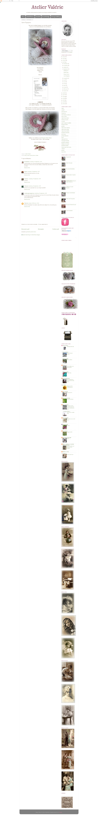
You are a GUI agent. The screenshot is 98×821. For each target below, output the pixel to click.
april (65, 85)
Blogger (60, 812)
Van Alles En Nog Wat (67, 437)
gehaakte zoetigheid (65, 142)
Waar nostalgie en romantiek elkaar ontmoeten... (68, 445)
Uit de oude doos (70, 454)
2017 (64, 94)
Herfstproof (66, 70)
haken (37, 155)
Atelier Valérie (47, 7)
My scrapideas (65, 417)
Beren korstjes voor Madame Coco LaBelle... (70, 447)
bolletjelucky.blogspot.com (29, 193)
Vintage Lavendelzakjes (70, 192)
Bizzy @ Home (65, 352)
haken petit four (64, 139)
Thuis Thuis (65, 431)
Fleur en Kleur (69, 359)
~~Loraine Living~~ (66, 411)
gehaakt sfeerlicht (64, 135)
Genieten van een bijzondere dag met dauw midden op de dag (70, 407)
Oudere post (55, 229)
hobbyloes (26, 186)
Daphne (25, 171)
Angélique (26, 178)
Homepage (41, 229)
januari (65, 90)
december (66, 63)
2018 (64, 93)
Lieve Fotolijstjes (69, 210)
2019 (64, 62)
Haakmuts (65, 365)
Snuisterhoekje (45, 17)
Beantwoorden (27, 167)
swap (62, 137)
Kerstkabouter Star (70, 346)
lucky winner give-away (66, 147)
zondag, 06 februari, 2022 (34, 203)
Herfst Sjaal (66, 72)
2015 (64, 98)
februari (65, 89)
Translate (70, 52)
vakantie (63, 148)
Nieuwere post (25, 229)
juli (64, 80)
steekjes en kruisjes (65, 143)
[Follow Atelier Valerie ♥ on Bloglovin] (66, 231)
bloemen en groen (64, 119)
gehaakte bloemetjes (65, 132)
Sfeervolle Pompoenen (70, 198)
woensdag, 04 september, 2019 (36, 161)
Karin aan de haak (66, 398)
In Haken (64, 385)
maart (65, 87)
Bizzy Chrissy (65, 358)
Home (23, 17)
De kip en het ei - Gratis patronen (70, 387)
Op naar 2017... (69, 392)
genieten (63, 126)
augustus (66, 78)
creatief (62, 110)
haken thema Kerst (65, 118)
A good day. (69, 372)
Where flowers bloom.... (70, 354)
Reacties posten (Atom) (31, 231)
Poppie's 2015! (69, 432)
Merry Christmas (70, 399)
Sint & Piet (63, 152)
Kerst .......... (69, 438)
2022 (64, 56)
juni (65, 81)
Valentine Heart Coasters (71, 174)
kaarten (62, 150)
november (66, 65)
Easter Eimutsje (69, 163)
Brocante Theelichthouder (71, 204)
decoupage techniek (65, 140)
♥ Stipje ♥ (65, 453)
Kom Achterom (65, 404)
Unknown (26, 203)
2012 (64, 103)
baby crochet (27, 155)
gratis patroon (32, 155)
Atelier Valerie (65, 345)
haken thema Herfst (65, 131)
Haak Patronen (30, 17)
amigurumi (63, 113)
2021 (64, 58)
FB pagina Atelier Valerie (47, 137)
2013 (64, 102)
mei (65, 83)
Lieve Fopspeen (66, 76)
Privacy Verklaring (56, 17)
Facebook (38, 17)
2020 (64, 60)
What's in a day (66, 451)
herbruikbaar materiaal (66, 114)
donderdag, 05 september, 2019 (35, 186)
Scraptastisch (26, 161)
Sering (68, 425)
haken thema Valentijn (65, 127)
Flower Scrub (66, 74)
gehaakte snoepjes (64, 145)
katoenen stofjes (64, 124)
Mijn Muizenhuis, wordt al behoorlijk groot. (70, 380)
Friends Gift (68, 157)
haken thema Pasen (65, 129)
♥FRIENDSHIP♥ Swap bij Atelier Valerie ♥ (71, 181)
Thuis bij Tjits (65, 424)
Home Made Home (66, 378)
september (66, 69)
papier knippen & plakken (66, 122)
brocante (63, 121)
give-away (63, 134)
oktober (65, 67)
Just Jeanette (65, 391)
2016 (64, 96)
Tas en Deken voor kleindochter (70, 367)
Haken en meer (65, 371)
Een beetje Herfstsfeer (70, 168)
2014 (64, 100)
